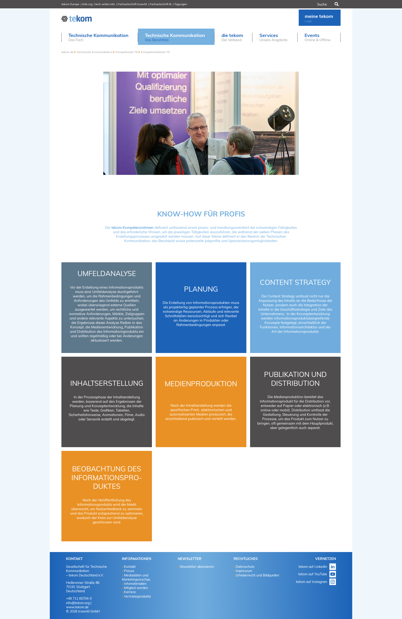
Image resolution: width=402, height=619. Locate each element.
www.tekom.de (77, 607)
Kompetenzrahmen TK (155, 52)
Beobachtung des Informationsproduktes (106, 477)
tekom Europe (70, 4)
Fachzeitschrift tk (160, 4)
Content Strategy (295, 282)
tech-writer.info (105, 4)
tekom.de (67, 52)
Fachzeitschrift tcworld (132, 4)
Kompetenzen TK (127, 52)
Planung (201, 289)
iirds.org (87, 4)
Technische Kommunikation (94, 52)
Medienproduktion (201, 383)
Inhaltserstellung (106, 383)
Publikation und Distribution (295, 379)
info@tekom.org (78, 603)
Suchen (336, 4)
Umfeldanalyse (106, 273)
